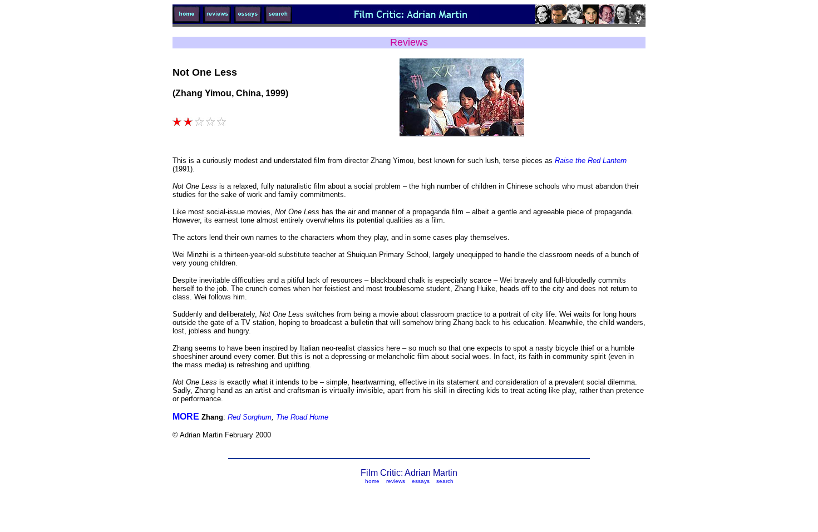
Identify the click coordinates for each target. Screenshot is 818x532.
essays (421, 481)
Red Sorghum (250, 417)
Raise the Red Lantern (590, 160)
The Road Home (302, 417)
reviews (395, 481)
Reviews (409, 42)
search (445, 481)
